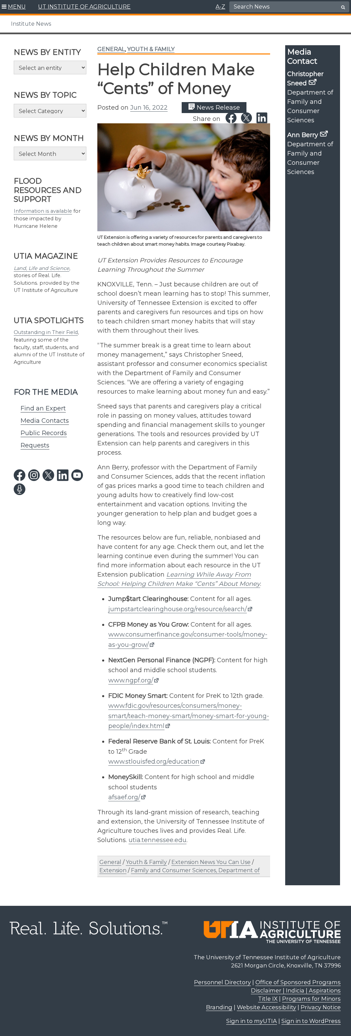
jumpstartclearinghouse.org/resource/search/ (177, 609)
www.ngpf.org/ (130, 680)
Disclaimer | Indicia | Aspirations (296, 990)
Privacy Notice (321, 1007)
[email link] (312, 82)
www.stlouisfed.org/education (153, 761)
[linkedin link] (63, 475)
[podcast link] (19, 489)
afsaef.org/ (124, 797)
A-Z (220, 6)
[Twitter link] (246, 117)
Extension (112, 870)
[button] (14, 7)
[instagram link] (34, 475)
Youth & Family (150, 49)
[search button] (343, 7)
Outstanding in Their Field (46, 332)
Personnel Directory (222, 982)
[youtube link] (77, 475)
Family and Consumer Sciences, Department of (195, 870)
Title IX (268, 998)
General (111, 49)
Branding (219, 1007)
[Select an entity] (50, 67)
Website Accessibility (266, 1007)
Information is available (43, 211)
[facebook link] (19, 475)
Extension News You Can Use (211, 862)
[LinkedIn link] (261, 117)
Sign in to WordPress (311, 1021)
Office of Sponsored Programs (298, 982)
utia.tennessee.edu (157, 840)
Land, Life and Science (41, 268)
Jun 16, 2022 (149, 107)
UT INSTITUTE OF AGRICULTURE (84, 6)
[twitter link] (48, 475)
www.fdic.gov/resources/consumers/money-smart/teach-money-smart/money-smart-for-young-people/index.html (188, 716)
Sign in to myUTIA (251, 1021)
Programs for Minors (311, 998)
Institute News (31, 24)
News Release (217, 107)
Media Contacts (45, 420)
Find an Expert (43, 408)
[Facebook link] (231, 117)
